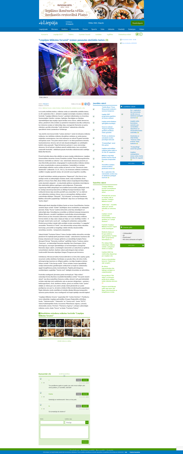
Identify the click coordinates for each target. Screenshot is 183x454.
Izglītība (110, 34)
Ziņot (78, 380)
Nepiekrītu (137, 452)
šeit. (126, 452)
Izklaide (111, 29)
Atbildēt (85, 380)
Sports (94, 29)
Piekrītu (132, 452)
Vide (102, 29)
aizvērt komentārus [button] (64, 374)
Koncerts (44, 34)
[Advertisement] (64, 356)
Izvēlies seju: (68, 419)
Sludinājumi (137, 23)
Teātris (70, 34)
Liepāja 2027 (58, 34)
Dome (85, 29)
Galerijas (132, 29)
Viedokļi (121, 29)
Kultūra (65, 29)
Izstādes (98, 34)
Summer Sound (84, 34)
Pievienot (85, 442)
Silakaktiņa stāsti (124, 34)
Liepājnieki (43, 29)
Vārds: (42, 419)
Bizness (54, 29)
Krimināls (75, 29)
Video (141, 29)
